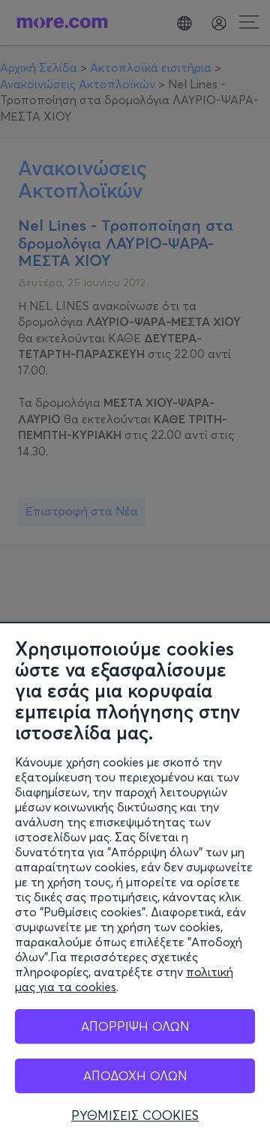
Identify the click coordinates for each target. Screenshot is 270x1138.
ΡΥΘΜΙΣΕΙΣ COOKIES (135, 1115)
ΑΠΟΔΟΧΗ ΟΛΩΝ (135, 1075)
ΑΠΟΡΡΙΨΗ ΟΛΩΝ (135, 1026)
